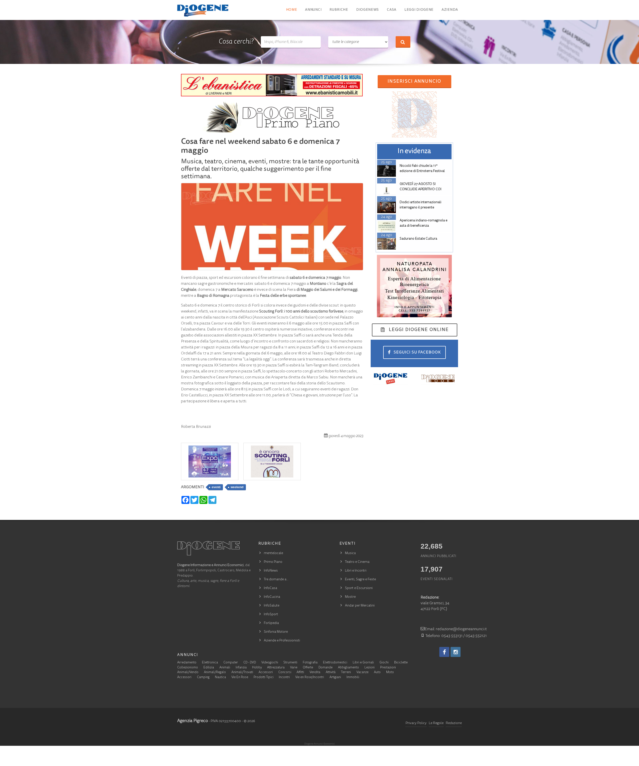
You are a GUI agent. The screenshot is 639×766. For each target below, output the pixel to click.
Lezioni (369, 667)
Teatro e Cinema (357, 562)
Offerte (308, 667)
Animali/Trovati (242, 672)
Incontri (284, 677)
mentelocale (273, 553)
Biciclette (401, 662)
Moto (390, 672)
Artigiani (335, 677)
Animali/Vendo (187, 672)
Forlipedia (271, 623)
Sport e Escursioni (359, 588)
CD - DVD (249, 662)
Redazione (454, 723)
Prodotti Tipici (264, 677)
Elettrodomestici (335, 662)
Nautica (220, 677)
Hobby (257, 667)
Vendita (315, 672)
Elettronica (210, 662)
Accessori (266, 672)
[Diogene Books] (438, 378)
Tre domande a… (276, 579)
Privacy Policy (416, 723)
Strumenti (290, 662)
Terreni (346, 672)
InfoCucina (272, 597)
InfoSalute (271, 606)
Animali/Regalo (215, 672)
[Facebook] (444, 652)
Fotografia (310, 662)
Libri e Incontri (355, 571)
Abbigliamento (348, 667)
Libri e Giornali (363, 662)
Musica (350, 553)
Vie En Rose (239, 677)
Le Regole (436, 723)
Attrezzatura (276, 667)
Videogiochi (269, 662)
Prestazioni (388, 667)
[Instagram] (456, 652)
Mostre (350, 597)
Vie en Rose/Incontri (309, 677)
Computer (230, 662)
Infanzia (241, 667)
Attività (330, 672)
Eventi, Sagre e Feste (360, 579)
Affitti (300, 672)
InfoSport (271, 614)
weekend (237, 487)
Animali (224, 667)
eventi (216, 487)
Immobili (352, 677)
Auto (377, 672)
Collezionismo (187, 667)
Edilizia (208, 667)
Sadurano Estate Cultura (418, 239)
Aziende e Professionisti (282, 640)
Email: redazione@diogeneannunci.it (456, 629)
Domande (325, 667)
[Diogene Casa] (390, 378)
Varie (293, 667)
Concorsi (284, 672)
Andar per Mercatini (360, 606)
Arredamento (186, 662)
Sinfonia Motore (276, 632)
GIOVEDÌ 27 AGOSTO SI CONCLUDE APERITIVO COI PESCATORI (420, 189)
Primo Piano (273, 562)
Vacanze (362, 672)
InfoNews (271, 571)
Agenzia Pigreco (192, 721)
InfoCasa (270, 588)
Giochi (384, 662)
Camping (203, 677)
